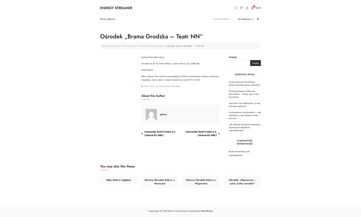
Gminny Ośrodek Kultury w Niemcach (160, 181)
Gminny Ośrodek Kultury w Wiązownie (201, 181)
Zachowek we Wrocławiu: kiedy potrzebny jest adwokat (244, 83)
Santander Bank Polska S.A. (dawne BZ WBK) (160, 133)
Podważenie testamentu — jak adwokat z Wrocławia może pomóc (245, 115)
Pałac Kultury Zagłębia (118, 180)
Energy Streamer (116, 7)
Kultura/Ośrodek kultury (170, 86)
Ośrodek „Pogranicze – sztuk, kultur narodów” (242, 181)
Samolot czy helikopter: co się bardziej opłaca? (244, 105)
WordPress (207, 211)
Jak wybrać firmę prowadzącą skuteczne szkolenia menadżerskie (244, 127)
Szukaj (232, 57)
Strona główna (107, 19)
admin (163, 114)
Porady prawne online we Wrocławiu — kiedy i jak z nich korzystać (244, 94)
